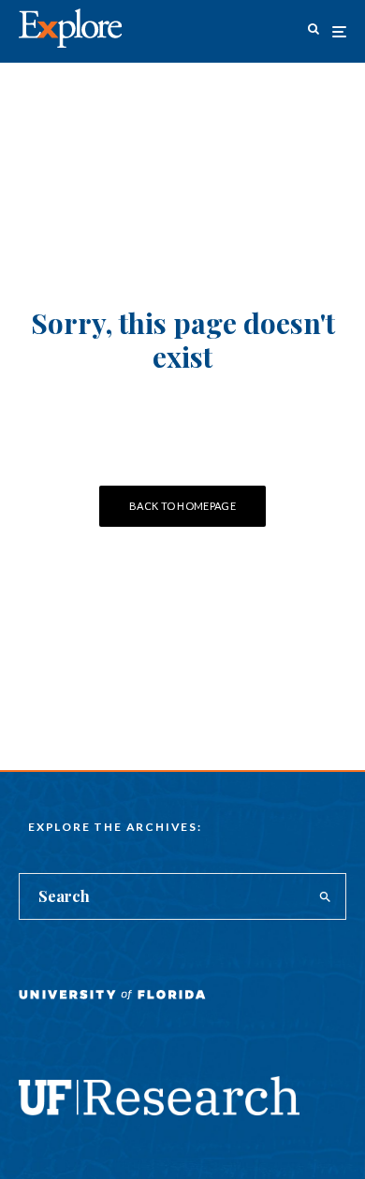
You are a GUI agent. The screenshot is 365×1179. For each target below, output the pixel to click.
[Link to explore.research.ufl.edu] (313, 31)
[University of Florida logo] (112, 1007)
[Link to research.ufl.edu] (159, 1109)
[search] (325, 896)
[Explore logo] (70, 28)
